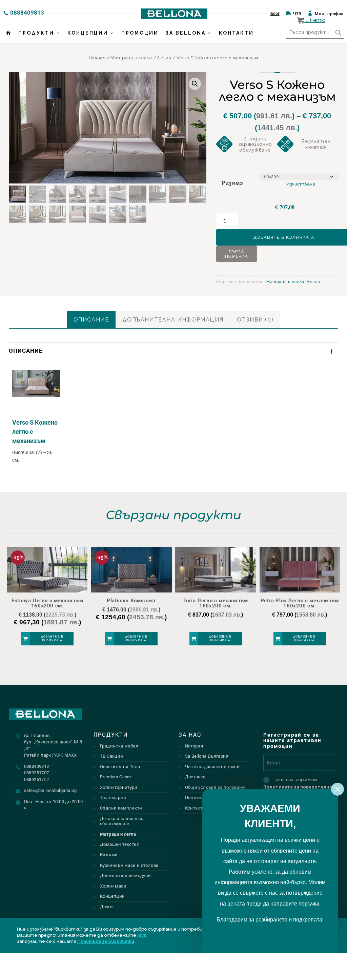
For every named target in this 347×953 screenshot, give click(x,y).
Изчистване (300, 184)
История (194, 745)
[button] (195, 84)
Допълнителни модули (125, 875)
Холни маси (113, 886)
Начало (97, 57)
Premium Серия (116, 776)
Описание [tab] (91, 319)
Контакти (236, 33)
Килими (109, 854)
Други (106, 906)
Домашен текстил (120, 844)
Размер (232, 183)
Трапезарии (113, 797)
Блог (275, 14)
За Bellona (185, 33)
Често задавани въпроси (212, 766)
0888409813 (27, 12)
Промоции (140, 33)
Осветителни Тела (120, 766)
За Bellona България (206, 756)
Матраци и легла (131, 57)
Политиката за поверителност (300, 787)
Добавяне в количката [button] (52, 638)
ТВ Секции (111, 756)
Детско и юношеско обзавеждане (122, 821)
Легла (164, 57)
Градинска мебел (119, 745)
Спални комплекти (121, 808)
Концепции (87, 33)
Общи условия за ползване (215, 787)
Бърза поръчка (236, 254)
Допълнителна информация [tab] (172, 319)
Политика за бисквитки (105, 941)
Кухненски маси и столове (129, 865)
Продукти (36, 33)
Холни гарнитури (118, 787)
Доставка (195, 776)
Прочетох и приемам (300, 783)
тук (141, 935)
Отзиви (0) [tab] (255, 319)
